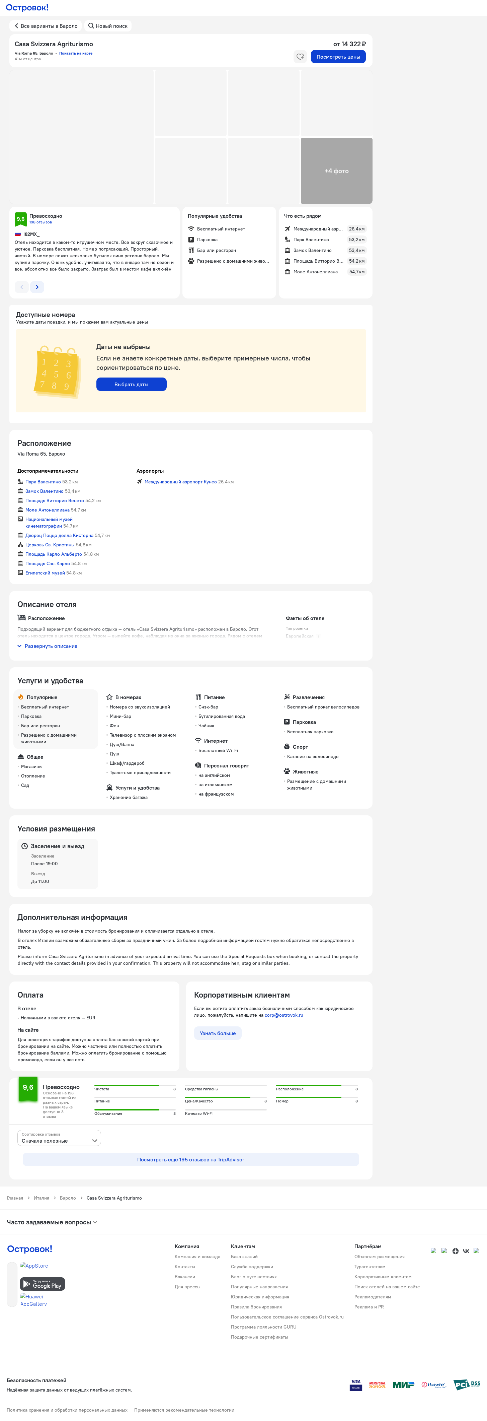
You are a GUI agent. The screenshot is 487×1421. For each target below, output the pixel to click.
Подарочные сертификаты (259, 1337)
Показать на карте (75, 53)
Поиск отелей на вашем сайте (387, 1287)
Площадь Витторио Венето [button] (54, 500)
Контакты (185, 1267)
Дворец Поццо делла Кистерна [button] (59, 535)
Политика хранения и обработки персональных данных (67, 1410)
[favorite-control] (300, 56)
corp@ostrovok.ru (284, 1015)
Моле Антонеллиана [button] (47, 510)
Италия (41, 1198)
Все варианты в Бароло (49, 25)
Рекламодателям (372, 1297)
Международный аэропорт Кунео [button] (181, 482)
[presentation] (59, 1138)
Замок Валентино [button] (44, 491)
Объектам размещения (379, 1257)
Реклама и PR (369, 1307)
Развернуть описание (51, 645)
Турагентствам (370, 1267)
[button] (81, 137)
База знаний (244, 1257)
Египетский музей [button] (45, 573)
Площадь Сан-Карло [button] (47, 563)
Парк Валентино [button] (43, 482)
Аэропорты (150, 470)
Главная (15, 1198)
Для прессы (187, 1287)
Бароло (68, 1198)
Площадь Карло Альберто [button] (53, 554)
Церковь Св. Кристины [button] (50, 545)
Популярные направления (259, 1287)
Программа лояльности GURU (264, 1327)
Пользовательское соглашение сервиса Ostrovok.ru (287, 1317)
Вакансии (185, 1277)
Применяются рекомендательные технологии (184, 1410)
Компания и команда (197, 1257)
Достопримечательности (47, 470)
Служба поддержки (252, 1267)
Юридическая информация (260, 1297)
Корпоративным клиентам (383, 1277)
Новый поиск (112, 25)
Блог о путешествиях (254, 1277)
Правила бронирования (256, 1307)
